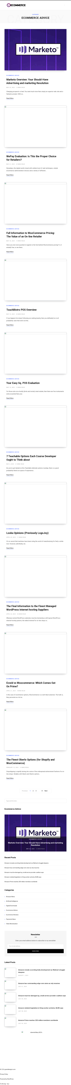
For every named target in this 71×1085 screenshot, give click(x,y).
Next (46, 791)
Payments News (11, 919)
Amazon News (10, 896)
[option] (35, 833)
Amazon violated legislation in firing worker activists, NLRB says (23, 877)
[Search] (66, 5)
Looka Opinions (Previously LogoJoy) (27, 533)
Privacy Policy (4, 1074)
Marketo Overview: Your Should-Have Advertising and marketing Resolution (35, 844)
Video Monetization (12, 923)
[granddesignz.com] (16, 5)
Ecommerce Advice (12, 75)
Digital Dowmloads (11, 905)
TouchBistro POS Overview (21, 309)
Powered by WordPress (7, 1079)
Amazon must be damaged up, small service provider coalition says (24, 872)
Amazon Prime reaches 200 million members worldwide (21, 881)
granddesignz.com (10, 1069)
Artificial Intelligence (12, 901)
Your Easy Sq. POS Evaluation (23, 383)
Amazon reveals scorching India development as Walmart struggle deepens (27, 863)
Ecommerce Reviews (12, 914)
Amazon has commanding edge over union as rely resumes (22, 868)
